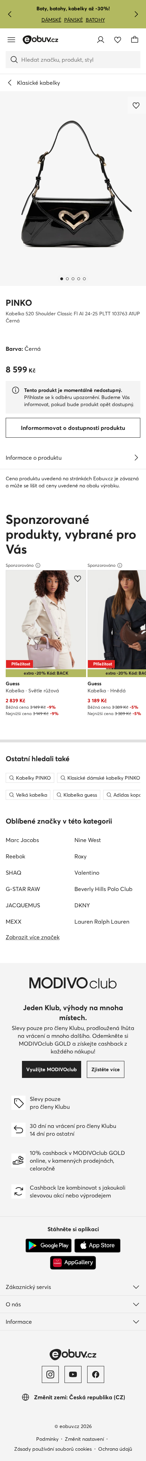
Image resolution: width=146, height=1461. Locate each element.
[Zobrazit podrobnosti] (136, 457)
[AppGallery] (73, 1263)
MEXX (14, 921)
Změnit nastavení (84, 1439)
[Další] (136, 14)
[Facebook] (95, 1374)
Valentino (86, 872)
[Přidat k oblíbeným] (137, 105)
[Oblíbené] (117, 39)
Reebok (15, 856)
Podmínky (47, 1439)
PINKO (19, 303)
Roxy (80, 856)
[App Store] (97, 1246)
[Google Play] (49, 1246)
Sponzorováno (20, 565)
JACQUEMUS (23, 905)
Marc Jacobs (22, 839)
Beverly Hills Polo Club (103, 888)
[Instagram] (50, 1374)
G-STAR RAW (23, 888)
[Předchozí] (9, 14)
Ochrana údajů (115, 1449)
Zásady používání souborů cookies (53, 1449)
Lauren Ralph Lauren (101, 921)
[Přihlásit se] (100, 39)
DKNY (82, 905)
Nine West (87, 839)
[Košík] (134, 39)
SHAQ (13, 872)
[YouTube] (73, 1374)
